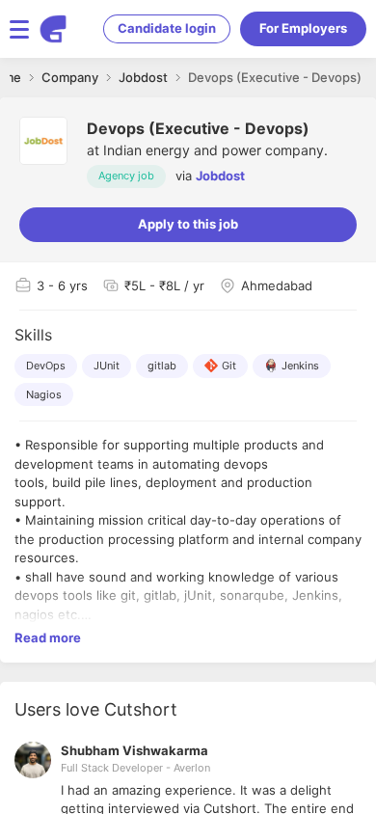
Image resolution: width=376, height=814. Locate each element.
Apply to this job (188, 223)
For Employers (303, 28)
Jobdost (220, 175)
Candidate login (167, 28)
